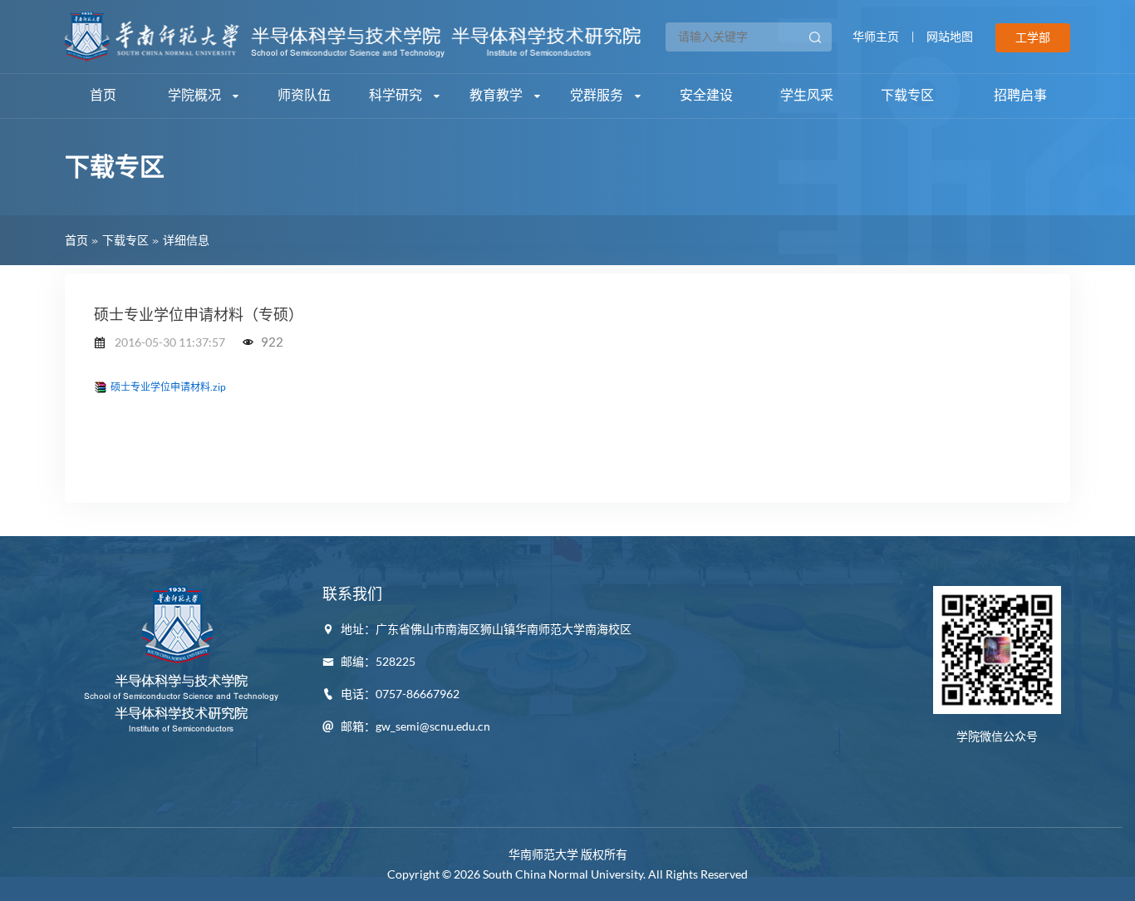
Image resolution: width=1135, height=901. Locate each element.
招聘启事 (1020, 95)
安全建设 (706, 95)
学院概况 (196, 95)
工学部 (1032, 37)
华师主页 (875, 36)
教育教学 (497, 95)
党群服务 (598, 95)
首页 (103, 95)
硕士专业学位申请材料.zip (168, 387)
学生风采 (806, 95)
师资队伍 (304, 95)
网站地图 (949, 36)
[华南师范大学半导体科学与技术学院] (353, 35)
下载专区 (907, 95)
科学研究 (397, 95)
